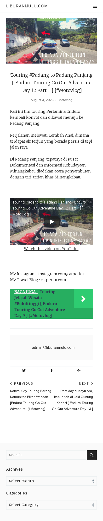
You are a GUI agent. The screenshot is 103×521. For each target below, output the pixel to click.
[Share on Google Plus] (79, 370)
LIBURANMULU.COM (27, 6)
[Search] (92, 455)
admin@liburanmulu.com (53, 347)
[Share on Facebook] (51, 370)
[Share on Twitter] (24, 370)
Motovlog (65, 100)
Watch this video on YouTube (51, 248)
